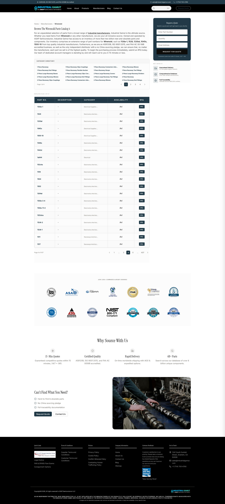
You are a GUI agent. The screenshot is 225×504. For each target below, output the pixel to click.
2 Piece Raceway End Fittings (132, 80)
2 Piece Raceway (128, 77)
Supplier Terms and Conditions (68, 453)
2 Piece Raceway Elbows (102, 80)
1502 (39, 186)
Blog (109, 8)
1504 (39, 179)
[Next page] (145, 84)
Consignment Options (42, 467)
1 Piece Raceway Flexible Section (77, 70)
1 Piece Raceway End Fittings (47, 70)
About (76, 8)
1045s (39, 128)
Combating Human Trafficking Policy (95, 463)
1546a (39, 143)
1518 (39, 172)
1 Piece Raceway (42, 67)
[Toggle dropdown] (89, 8)
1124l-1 (40, 230)
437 (142, 252)
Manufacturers (98, 8)
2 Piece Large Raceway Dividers (133, 73)
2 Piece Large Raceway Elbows (47, 77)
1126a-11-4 (41, 208)
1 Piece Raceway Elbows (130, 67)
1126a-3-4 (41, 201)
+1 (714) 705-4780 (182, 2)
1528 (39, 114)
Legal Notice (39, 460)
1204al (39, 193)
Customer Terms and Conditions (69, 459)
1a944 (39, 157)
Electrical (87, 157)
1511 (38, 237)
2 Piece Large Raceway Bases (47, 73)
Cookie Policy (93, 456)
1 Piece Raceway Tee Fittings (132, 70)
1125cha (40, 215)
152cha (40, 165)
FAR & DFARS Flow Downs (44, 463)
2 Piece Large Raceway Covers (104, 73)
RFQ (141, 106)
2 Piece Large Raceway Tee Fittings (106, 77)
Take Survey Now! (149, 479)
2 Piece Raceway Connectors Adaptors (78, 80)
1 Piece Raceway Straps (102, 70)
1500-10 (40, 136)
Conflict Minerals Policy (97, 459)
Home (69, 8)
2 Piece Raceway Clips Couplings (48, 80)
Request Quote (183, 8)
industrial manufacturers (99, 33)
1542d (39, 150)
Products (85, 8)
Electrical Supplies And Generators (91, 107)
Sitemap (118, 466)
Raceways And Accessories (91, 237)
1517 (39, 244)
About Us (118, 456)
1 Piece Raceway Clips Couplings (77, 67)
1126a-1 (40, 107)
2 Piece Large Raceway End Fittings (78, 77)
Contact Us (117, 8)
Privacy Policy (93, 452)
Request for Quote (172, 52)
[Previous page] (121, 84)
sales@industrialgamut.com (161, 2)
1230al (39, 121)
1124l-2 (40, 222)
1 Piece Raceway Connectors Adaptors (106, 67)
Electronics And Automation (91, 114)
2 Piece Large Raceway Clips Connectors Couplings (78, 73)
